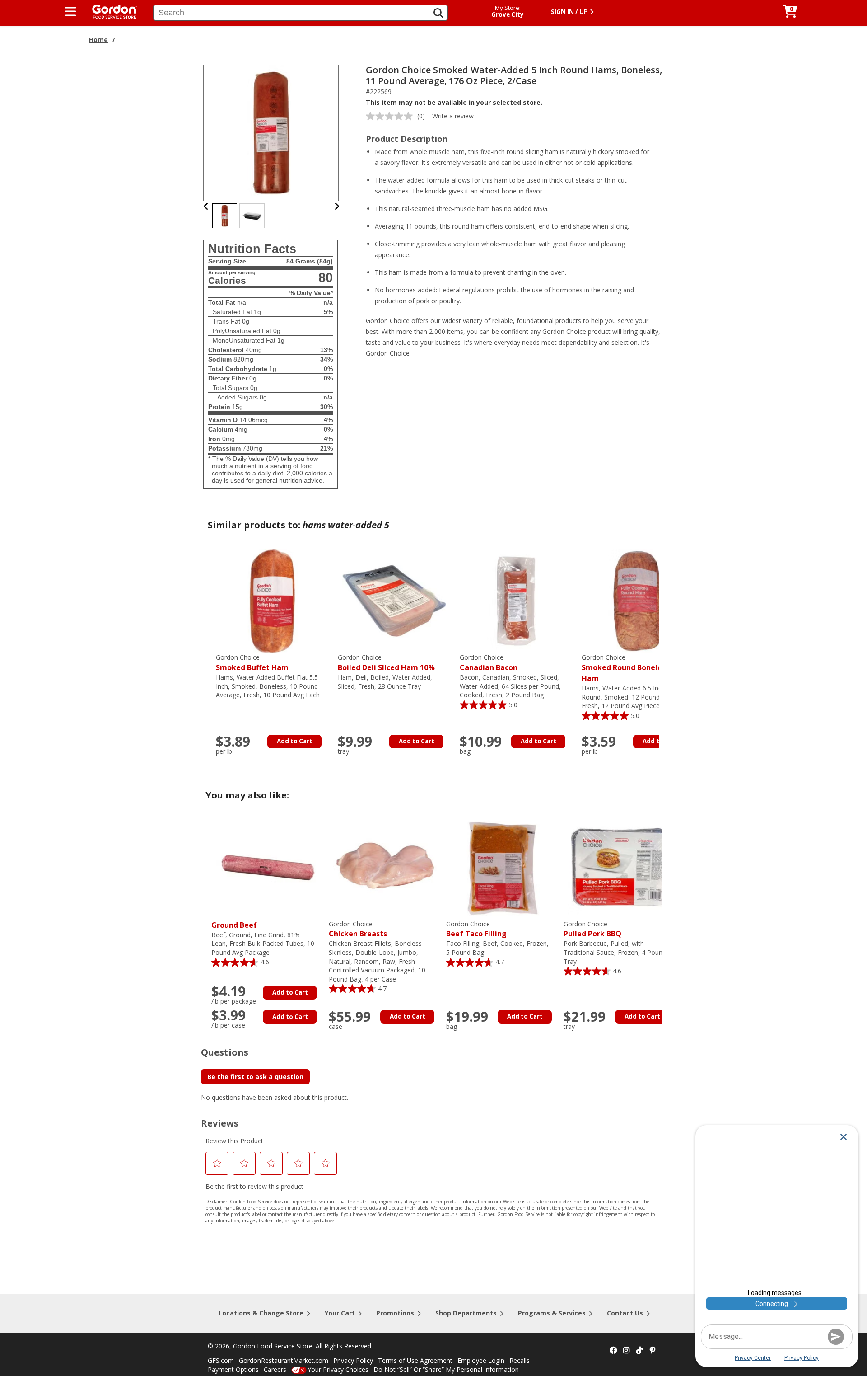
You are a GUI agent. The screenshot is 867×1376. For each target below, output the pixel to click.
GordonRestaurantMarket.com (283, 1360)
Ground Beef (234, 925)
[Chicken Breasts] (385, 867)
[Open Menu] (70, 11)
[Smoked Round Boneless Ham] (638, 600)
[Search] (438, 13)
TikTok (639, 1351)
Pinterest (652, 1351)
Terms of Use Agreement (415, 1360)
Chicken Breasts (358, 929)
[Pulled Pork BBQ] (620, 867)
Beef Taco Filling (476, 929)
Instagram (626, 1351)
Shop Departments (466, 1313)
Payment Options (233, 1369)
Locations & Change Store (261, 1313)
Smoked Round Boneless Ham (625, 668)
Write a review (453, 116)
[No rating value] (391, 116)
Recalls (519, 1360)
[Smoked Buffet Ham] (272, 600)
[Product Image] (271, 132)
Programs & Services (552, 1313)
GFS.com (221, 1360)
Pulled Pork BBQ (592, 929)
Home (98, 39)
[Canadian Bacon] (516, 600)
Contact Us (625, 1313)
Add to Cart (294, 741)
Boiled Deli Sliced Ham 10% (386, 662)
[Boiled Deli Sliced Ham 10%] (394, 600)
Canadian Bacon (488, 662)
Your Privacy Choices (338, 1369)
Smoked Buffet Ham (252, 662)
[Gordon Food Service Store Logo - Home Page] (110, 10)
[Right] (337, 206)
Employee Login (480, 1360)
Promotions (395, 1313)
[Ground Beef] (268, 867)
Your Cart (340, 1313)
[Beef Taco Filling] (503, 867)
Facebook (613, 1351)
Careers (275, 1369)
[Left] (206, 206)
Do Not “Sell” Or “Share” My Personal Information (446, 1369)
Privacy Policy (353, 1360)
